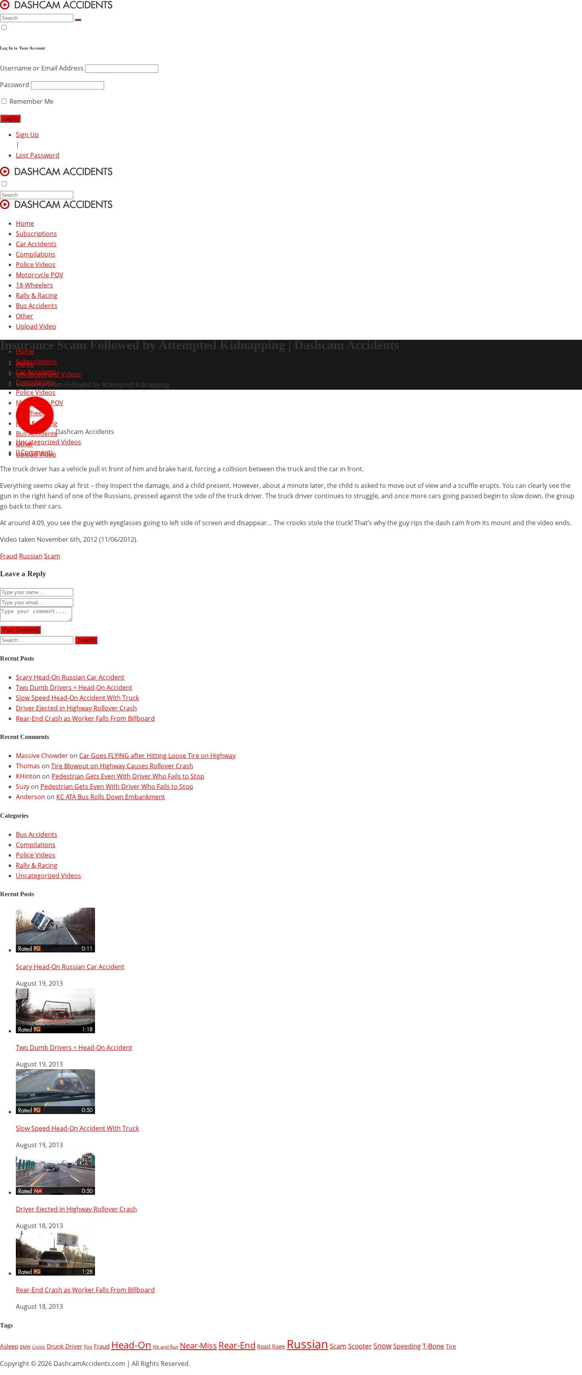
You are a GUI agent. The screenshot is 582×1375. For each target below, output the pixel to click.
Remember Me (30, 101)
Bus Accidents (36, 834)
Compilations (35, 844)
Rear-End (237, 1345)
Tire (451, 1346)
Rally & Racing (36, 865)
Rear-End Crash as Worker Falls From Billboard (85, 718)
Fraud (8, 556)
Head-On (131, 1345)
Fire (88, 1346)
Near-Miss (198, 1345)
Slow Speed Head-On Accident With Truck (77, 697)
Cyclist (38, 1347)
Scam (52, 556)
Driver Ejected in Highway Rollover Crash (76, 708)
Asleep (9, 1346)
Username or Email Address (42, 68)
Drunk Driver (64, 1346)
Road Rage (271, 1346)
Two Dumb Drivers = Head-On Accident (74, 687)
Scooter (360, 1345)
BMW (25, 1347)
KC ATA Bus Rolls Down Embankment (110, 796)
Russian (30, 556)
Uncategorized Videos (48, 875)
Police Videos (35, 855)
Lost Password (37, 155)
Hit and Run (165, 1346)
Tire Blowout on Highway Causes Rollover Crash (122, 766)
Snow (382, 1345)
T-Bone (433, 1345)
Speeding (407, 1346)
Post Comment (20, 630)
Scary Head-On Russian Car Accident (70, 677)
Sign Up (27, 134)
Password (14, 84)
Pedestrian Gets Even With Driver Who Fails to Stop (127, 776)
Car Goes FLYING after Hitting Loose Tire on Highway (157, 755)
